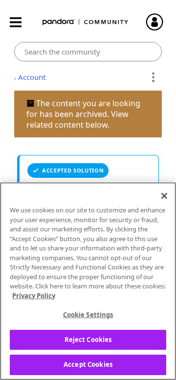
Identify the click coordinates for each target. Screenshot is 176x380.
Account (31, 77)
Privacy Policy (33, 295)
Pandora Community (86, 22)
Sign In (159, 22)
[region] (88, 281)
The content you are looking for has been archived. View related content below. (83, 114)
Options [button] (153, 77)
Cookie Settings (88, 314)
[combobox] (88, 51)
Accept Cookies (88, 364)
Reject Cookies (88, 339)
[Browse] (20, 22)
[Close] (164, 196)
